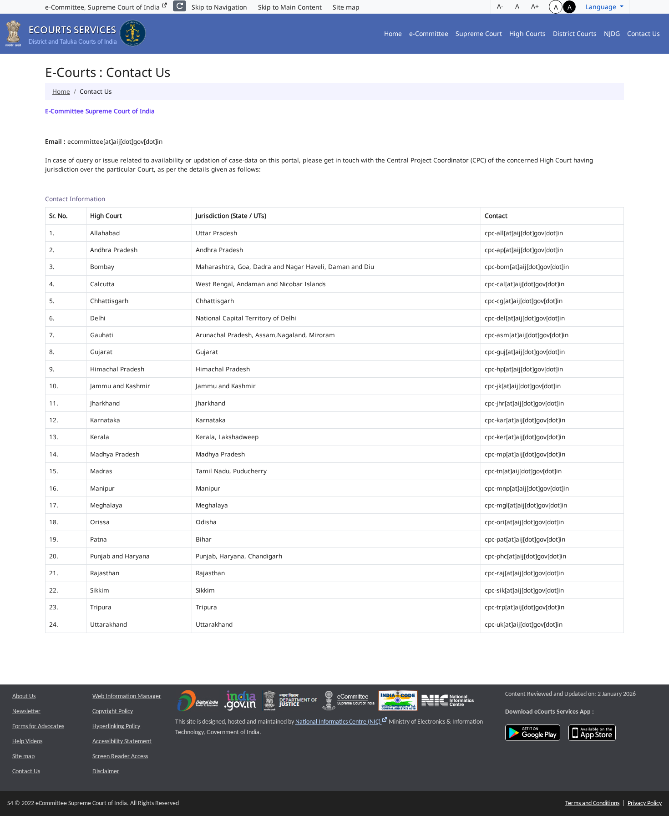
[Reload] (179, 5)
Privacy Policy (645, 803)
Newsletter (26, 712)
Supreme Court (479, 33)
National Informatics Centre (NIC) (341, 722)
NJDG (612, 33)
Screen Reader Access (120, 757)
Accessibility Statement (122, 742)
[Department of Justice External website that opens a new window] (290, 702)
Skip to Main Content (290, 7)
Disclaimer (105, 772)
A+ (535, 6)
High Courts (527, 33)
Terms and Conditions (592, 803)
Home (393, 33)
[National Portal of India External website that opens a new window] (241, 702)
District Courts (575, 33)
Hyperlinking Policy (116, 727)
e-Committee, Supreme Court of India (103, 7)
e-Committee (428, 33)
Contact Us (643, 33)
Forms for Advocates (38, 727)
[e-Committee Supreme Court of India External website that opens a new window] (348, 702)
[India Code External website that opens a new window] (398, 702)
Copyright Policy (112, 712)
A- (500, 6)
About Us (23, 696)
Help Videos (27, 742)
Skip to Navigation (219, 7)
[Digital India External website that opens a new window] (197, 702)
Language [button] (602, 6)
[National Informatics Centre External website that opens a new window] (448, 702)
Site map (346, 7)
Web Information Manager (126, 696)
